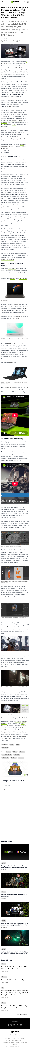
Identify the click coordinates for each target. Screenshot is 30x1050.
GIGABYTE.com (15, 318)
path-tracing (10, 629)
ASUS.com (12, 362)
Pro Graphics (5, 747)
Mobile (17, 744)
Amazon (19, 316)
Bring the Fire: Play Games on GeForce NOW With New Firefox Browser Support (14, 866)
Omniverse (14, 120)
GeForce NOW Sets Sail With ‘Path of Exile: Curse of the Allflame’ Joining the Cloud (14, 952)
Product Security (21, 1042)
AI (2, 987)
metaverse (25, 139)
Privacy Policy (7, 1038)
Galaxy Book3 (12, 268)
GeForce (15, 751)
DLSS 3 (14, 124)
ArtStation (25, 718)
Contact (14, 1044)
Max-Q (10, 106)
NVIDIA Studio (5, 757)
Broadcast (4, 122)
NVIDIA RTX (16, 754)
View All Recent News (22, 1014)
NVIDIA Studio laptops (7, 259)
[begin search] (5, 2)
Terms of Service (9, 1040)
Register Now (6, 789)
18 (27, 387)
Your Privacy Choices (19, 1038)
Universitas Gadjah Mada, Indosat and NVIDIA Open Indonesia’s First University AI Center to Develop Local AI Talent (15, 993)
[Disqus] (15, 815)
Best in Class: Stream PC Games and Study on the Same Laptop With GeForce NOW (14, 924)
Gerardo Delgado (14, 38)
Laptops (12, 744)
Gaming (4, 963)
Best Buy (12, 278)
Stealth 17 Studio (10, 387)
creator (22, 144)
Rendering (21, 757)
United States (15, 1035)
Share (20, 41)
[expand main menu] (2, 2)
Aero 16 (17, 304)
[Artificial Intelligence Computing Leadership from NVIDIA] (15, 2)
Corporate (4, 976)
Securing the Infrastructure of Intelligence (13, 980)
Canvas (20, 120)
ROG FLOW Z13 (11, 344)
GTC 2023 (22, 751)
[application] (15, 643)
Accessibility (20, 1040)
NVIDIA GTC (4, 149)
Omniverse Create (12, 627)
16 (23, 387)
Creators (8, 751)
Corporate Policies (8, 1042)
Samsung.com (23, 278)
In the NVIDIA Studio (6, 754)
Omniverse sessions (7, 146)
